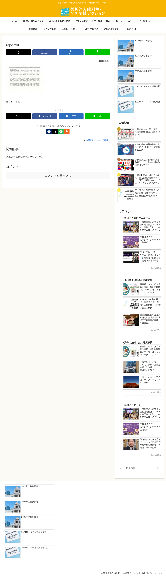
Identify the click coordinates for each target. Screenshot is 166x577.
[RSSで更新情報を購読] (67, 131)
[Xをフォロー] (55, 131)
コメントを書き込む (58, 175)
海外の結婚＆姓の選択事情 (138, 342)
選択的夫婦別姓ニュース (137, 218)
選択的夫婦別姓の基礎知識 (138, 280)
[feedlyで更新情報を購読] (61, 131)
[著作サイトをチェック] (49, 131)
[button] (158, 468)
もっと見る (156, 267)
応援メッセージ (132, 405)
